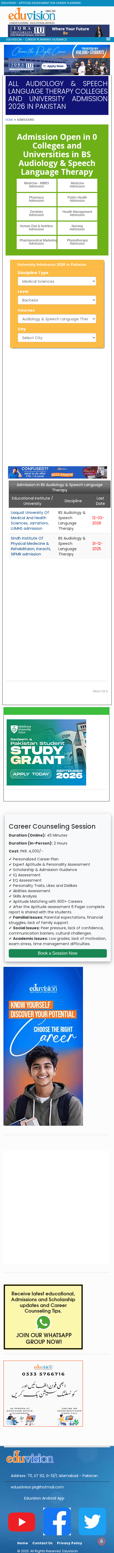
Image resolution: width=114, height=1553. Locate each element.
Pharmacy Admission (36, 199)
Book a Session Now (57, 953)
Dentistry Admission (36, 213)
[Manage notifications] (101, 1541)
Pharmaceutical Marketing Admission (38, 242)
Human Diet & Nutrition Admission (36, 227)
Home (9, 120)
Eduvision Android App (44, 1498)
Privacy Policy (69, 1543)
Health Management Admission (77, 213)
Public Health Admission (77, 199)
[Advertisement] (57, 406)
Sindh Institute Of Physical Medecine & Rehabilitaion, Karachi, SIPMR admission (31, 546)
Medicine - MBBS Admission (36, 184)
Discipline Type (33, 272)
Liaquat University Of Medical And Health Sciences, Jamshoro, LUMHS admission (30, 520)
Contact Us (42, 1543)
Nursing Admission (77, 227)
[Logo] (57, 1456)
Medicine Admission (77, 184)
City (22, 329)
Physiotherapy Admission (77, 242)
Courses (26, 310)
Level (23, 291)
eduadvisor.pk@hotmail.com (37, 1487)
